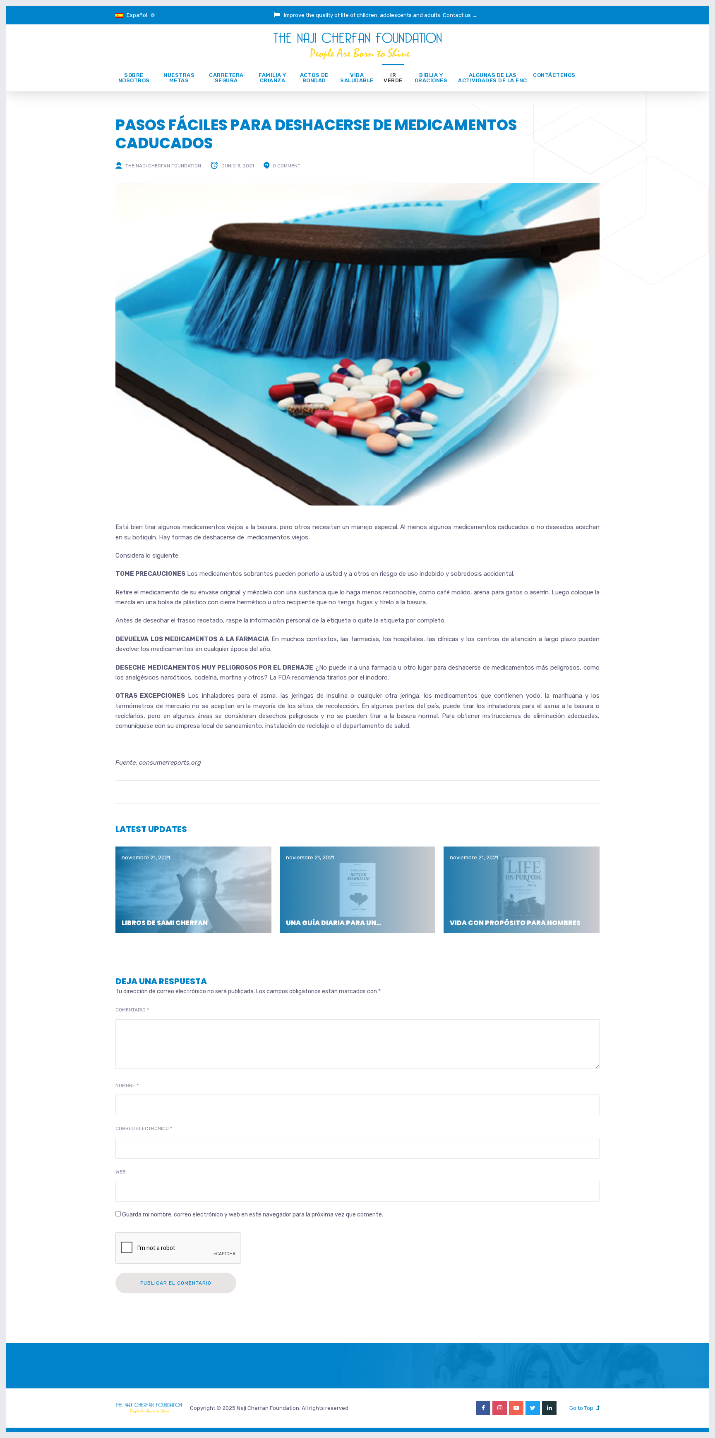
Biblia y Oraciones (431, 77)
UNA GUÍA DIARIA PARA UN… (333, 923)
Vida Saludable (357, 77)
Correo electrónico (143, 1128)
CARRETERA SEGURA (226, 77)
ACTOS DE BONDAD (314, 77)
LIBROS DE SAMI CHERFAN (165, 923)
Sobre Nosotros (134, 77)
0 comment (286, 166)
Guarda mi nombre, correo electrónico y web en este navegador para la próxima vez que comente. (252, 1214)
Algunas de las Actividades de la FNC (492, 77)
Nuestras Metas (178, 77)
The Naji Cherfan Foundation (163, 166)
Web (120, 1172)
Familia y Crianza (272, 77)
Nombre (127, 1085)
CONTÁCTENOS (554, 75)
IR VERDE (393, 77)
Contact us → (460, 15)
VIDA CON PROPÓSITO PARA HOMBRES (515, 923)
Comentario (132, 1010)
